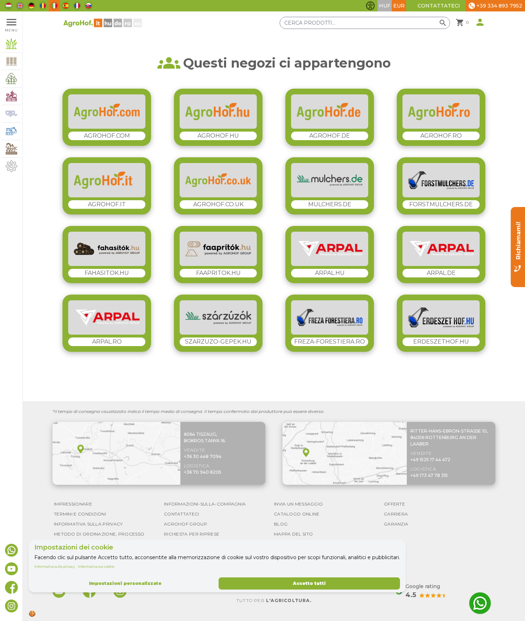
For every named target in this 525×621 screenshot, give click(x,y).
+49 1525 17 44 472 (430, 459)
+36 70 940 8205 (202, 472)
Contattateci (439, 5)
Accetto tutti (309, 583)
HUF (384, 6)
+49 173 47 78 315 (429, 475)
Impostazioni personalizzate (125, 583)
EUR (399, 6)
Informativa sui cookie (96, 566)
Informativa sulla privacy (54, 566)
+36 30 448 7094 (202, 456)
